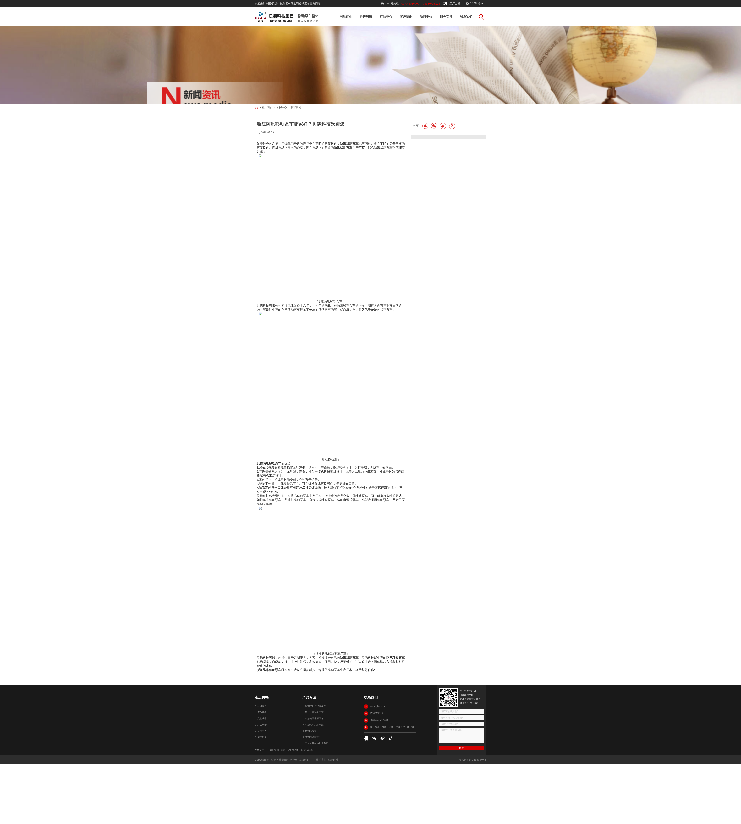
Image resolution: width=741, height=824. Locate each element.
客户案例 (406, 16)
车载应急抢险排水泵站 (316, 743)
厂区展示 (262, 724)
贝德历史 (262, 737)
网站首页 (346, 16)
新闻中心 (426, 16)
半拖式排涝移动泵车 (315, 706)
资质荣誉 (262, 712)
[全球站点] (484, 3)
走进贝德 (366, 16)
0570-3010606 (410, 3)
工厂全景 (454, 3)
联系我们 (466, 16)
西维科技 (332, 759)
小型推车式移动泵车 (315, 724)
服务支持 (446, 16)
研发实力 (262, 731)
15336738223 (431, 3)
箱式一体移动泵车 (314, 712)
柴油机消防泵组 (313, 737)
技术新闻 (296, 107)
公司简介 (262, 706)
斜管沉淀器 (307, 750)
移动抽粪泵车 (312, 731)
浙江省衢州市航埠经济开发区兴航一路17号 (392, 727)
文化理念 (262, 718)
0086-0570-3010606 (379, 720)
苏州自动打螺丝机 (290, 750)
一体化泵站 (273, 750)
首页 (269, 107)
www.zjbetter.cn (377, 706)
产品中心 (386, 16)
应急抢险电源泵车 (314, 718)
